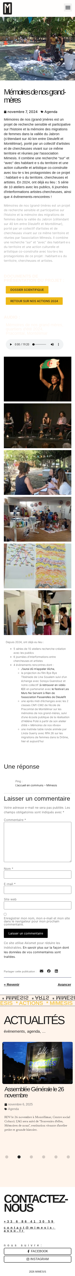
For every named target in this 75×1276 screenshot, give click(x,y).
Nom (8, 868)
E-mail (10, 883)
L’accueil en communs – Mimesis (36, 785)
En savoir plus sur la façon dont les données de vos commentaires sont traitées (36, 952)
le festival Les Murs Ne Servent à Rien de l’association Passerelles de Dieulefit (45, 693)
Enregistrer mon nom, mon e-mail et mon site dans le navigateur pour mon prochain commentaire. (37, 921)
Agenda (50, 112)
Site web (10, 899)
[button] (68, 7)
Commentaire (15, 819)
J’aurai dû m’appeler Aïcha (37, 668)
